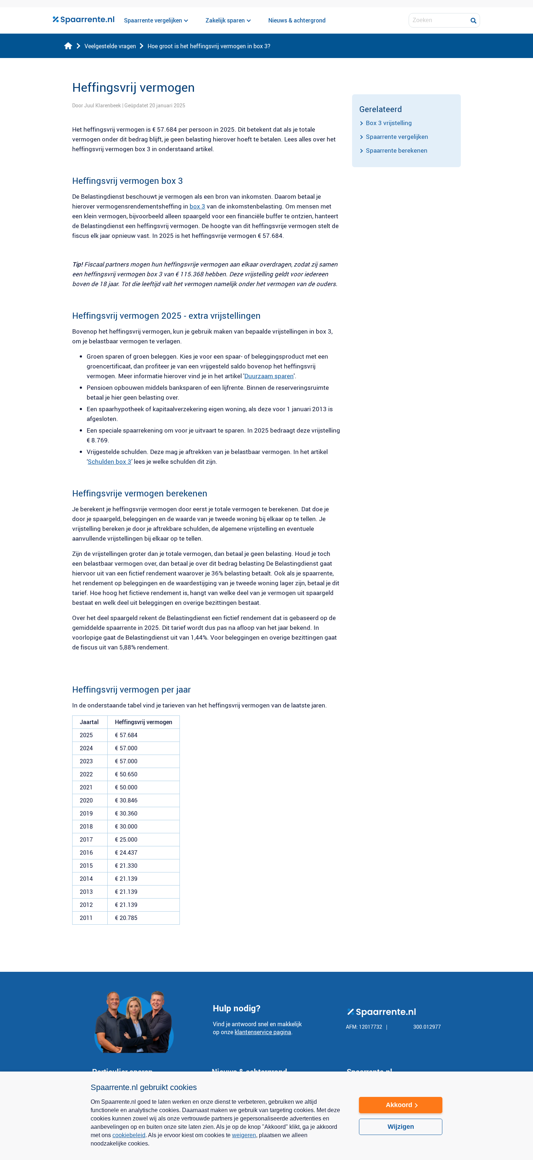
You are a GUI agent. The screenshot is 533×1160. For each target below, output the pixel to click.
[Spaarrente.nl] (83, 20)
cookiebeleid (128, 1135)
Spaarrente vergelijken (397, 136)
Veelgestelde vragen (110, 46)
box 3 (197, 206)
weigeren (244, 1135)
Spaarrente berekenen (396, 150)
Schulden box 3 (109, 461)
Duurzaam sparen (269, 376)
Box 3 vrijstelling (389, 123)
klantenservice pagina (263, 1032)
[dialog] (266, 1116)
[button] (217, 1148)
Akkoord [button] (399, 1105)
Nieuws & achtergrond (297, 20)
